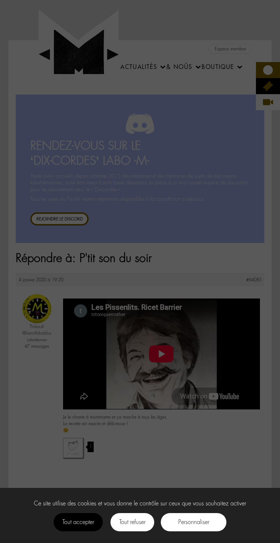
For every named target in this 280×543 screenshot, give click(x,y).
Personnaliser (193, 522)
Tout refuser (132, 522)
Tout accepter (78, 522)
